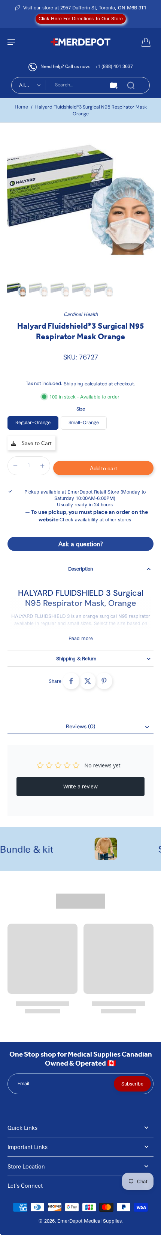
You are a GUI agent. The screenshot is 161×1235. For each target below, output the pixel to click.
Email (23, 1084)
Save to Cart (36, 442)
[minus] (15, 466)
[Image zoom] (80, 204)
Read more (81, 638)
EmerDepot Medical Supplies (89, 1221)
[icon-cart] (145, 41)
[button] (103, 468)
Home (21, 107)
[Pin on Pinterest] (104, 681)
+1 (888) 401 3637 (114, 66)
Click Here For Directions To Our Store (81, 18)
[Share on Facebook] (71, 681)
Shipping (74, 383)
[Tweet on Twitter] (87, 681)
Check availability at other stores (95, 519)
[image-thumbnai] (16, 290)
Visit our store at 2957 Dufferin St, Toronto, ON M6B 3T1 (84, 8)
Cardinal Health (81, 314)
